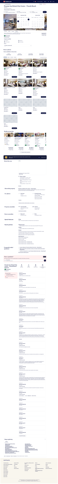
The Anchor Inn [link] (7, 445)
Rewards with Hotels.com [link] (49, 468)
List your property (40, 1)
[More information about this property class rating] (6, 7)
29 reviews (6, 270)
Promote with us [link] (27, 469)
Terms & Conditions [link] (37, 464)
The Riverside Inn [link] (27, 452)
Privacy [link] (36, 465)
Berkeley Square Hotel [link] (8, 449)
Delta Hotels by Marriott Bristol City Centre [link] (31, 449)
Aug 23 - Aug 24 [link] (8, 54)
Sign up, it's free (43, 157)
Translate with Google (22, 345)
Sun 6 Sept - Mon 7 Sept (22, 12)
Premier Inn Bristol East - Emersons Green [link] (11, 450)
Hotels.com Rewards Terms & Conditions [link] (38, 470)
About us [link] (47, 464)
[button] (20, 19)
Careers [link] (47, 465)
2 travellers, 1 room (34, 12)
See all (5, 43)
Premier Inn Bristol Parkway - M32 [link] (30, 448)
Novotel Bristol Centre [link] (28, 444)
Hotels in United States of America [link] (8, 464)
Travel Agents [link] (26, 470)
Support (45, 1)
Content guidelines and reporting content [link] (39, 468)
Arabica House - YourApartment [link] (9, 452)
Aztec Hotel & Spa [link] (27, 443)
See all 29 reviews (22, 435)
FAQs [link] (14, 465)
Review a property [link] (16, 468)
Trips (48, 1)
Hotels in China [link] (5, 476)
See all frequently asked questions (23, 252)
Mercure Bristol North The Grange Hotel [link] (11, 447)
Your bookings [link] (16, 464)
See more (20, 339)
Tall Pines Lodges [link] (7, 444)
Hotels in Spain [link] (5, 475)
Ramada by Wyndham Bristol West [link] (10, 443)
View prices (14, 76)
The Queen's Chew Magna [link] (29, 446)
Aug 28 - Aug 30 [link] (30, 54)
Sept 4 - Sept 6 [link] (41, 54)
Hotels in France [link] (5, 469)
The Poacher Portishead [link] (8, 446)
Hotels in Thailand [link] (6, 472)
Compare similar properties (25, 152)
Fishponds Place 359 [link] (28, 445)
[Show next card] (46, 141)
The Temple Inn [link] (7, 448)
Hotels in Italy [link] (5, 468)
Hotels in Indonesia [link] (6, 465)
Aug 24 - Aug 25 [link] (19, 54)
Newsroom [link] (26, 466)
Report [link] (7, 277)
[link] (44, 4)
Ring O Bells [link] (26, 450)
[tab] (6, 441)
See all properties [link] (7, 4)
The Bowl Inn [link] (27, 451)
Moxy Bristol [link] (27, 447)
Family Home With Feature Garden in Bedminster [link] (12, 451)
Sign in (53, 1)
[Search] (45, 260)
